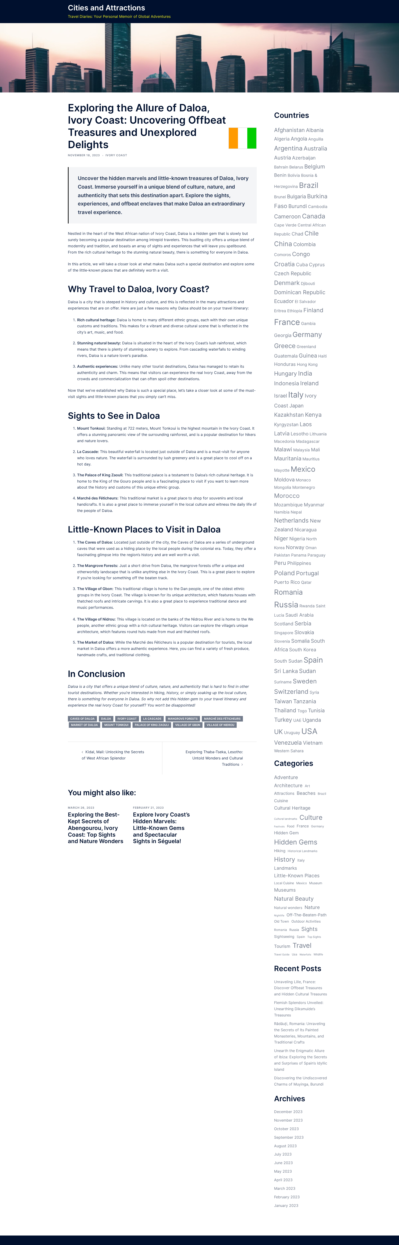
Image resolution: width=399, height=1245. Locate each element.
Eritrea (280, 310)
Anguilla (315, 139)
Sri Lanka (286, 671)
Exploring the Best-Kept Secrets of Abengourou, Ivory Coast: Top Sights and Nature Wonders (95, 827)
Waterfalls (305, 954)
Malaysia (301, 449)
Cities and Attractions (106, 7)
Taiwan (283, 701)
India (305, 373)
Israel (280, 396)
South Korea (302, 649)
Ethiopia (294, 310)
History (284, 859)
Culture (311, 817)
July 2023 (283, 1154)
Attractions (284, 793)
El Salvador (305, 301)
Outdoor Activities (306, 921)
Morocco (287, 495)
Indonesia (286, 383)
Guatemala (286, 356)
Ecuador (284, 301)
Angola (299, 139)
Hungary (285, 373)
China (283, 244)
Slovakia (304, 632)
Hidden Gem (286, 832)
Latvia (282, 433)
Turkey (283, 719)
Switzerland (291, 691)
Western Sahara (289, 750)
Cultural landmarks (285, 818)
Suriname (283, 681)
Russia (286, 604)
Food (290, 826)
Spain (313, 659)
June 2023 (283, 1162)
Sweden (305, 681)
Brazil (308, 185)
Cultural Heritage (292, 808)
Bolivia (294, 175)
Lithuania (318, 433)
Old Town (281, 921)
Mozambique (288, 505)
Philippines (299, 563)
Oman (311, 547)
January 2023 (286, 1205)
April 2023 (283, 1180)
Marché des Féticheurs (222, 718)
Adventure (286, 777)
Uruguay (292, 732)
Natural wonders (288, 907)
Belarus (296, 167)
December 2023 (288, 1111)
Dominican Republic (299, 292)
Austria (282, 158)
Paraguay (317, 555)
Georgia (282, 335)
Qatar (306, 582)
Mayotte (282, 470)
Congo (301, 254)
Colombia (304, 244)
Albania (314, 130)
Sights (309, 929)
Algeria (282, 139)
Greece (285, 346)
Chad (297, 234)
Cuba (302, 264)
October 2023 (286, 1128)
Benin (280, 175)
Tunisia (316, 710)
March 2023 (284, 1188)
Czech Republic (292, 273)
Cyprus (317, 264)
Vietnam (313, 743)
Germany (307, 334)
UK (278, 732)
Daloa (106, 718)
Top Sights (314, 937)
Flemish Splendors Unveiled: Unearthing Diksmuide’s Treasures (298, 1008)
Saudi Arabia (299, 615)
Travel (302, 945)
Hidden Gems (295, 842)
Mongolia (282, 487)
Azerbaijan (304, 158)
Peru (280, 563)
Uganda (311, 720)
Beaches (306, 793)
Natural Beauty (294, 898)
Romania (288, 592)
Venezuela (288, 742)
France (287, 322)
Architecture (288, 785)
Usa (294, 954)
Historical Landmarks (302, 851)
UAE (297, 720)
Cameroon (287, 216)
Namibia (282, 512)
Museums (285, 890)
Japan (296, 406)
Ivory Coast (116, 155)
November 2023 (288, 1120)
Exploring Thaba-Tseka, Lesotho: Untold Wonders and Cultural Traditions (214, 758)
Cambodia (317, 206)
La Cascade (152, 718)
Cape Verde (285, 225)
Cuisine (281, 800)
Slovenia (282, 641)
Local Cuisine (284, 883)
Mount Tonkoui (116, 725)
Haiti (322, 356)
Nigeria (297, 538)
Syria (314, 692)
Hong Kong (307, 364)
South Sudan (288, 661)
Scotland (283, 624)
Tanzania (304, 701)
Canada (313, 216)
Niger (281, 538)
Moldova (284, 480)
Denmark (287, 282)
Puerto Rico (287, 582)
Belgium (314, 166)
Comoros (282, 254)
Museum (315, 883)
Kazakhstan (289, 414)
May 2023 (283, 1171)
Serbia (303, 623)
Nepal (296, 512)
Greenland (306, 346)
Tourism (282, 946)
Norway (295, 547)
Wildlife (318, 954)
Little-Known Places (297, 875)
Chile (312, 233)
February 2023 (287, 1197)
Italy (296, 394)
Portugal (307, 573)
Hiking (279, 850)
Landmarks (285, 868)
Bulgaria (296, 196)
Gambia (308, 323)
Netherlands (291, 520)
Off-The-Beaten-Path (306, 914)
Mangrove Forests (183, 718)
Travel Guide (282, 954)
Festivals (279, 826)
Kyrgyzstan (286, 424)
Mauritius (311, 458)
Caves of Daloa (82, 718)
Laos (306, 424)
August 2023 (285, 1146)
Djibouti (308, 283)
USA (309, 731)
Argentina (288, 148)
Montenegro (303, 487)
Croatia (284, 264)
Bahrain (281, 167)
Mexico (303, 469)
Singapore (283, 632)
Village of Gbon (187, 725)
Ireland (309, 383)
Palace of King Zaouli (152, 725)
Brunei (280, 196)
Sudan (307, 670)
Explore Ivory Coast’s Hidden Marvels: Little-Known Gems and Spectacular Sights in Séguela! (161, 827)
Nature (312, 907)
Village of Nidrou (220, 725)
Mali (315, 450)
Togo (302, 710)
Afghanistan (289, 130)
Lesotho (299, 434)
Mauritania (287, 458)
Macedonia (284, 441)
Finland (313, 310)
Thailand (285, 710)
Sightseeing (284, 936)
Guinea (308, 355)
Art (307, 786)
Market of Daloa (84, 725)
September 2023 (289, 1137)
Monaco (303, 479)
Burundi (297, 206)
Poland (284, 573)
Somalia (300, 641)
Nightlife (279, 915)
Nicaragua (305, 529)
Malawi (283, 449)
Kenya (313, 414)
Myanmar (314, 505)
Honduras (285, 364)
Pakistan (282, 555)
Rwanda (307, 605)
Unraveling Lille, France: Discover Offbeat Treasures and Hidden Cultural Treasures (300, 988)
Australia (315, 148)
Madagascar (308, 441)
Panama (298, 555)
